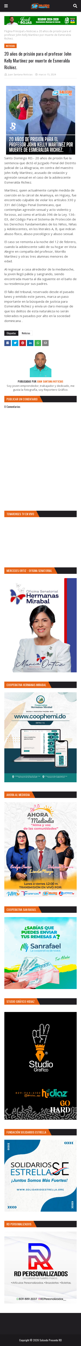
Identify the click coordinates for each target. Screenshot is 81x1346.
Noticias (31, 31)
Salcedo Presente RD (51, 1340)
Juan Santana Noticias (20, 74)
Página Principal (14, 31)
